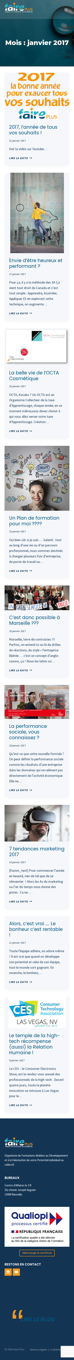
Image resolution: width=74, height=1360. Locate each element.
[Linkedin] (8, 1272)
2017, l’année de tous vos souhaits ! (33, 130)
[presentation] (37, 96)
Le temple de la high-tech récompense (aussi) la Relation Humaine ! (34, 1044)
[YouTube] (16, 1272)
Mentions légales (38, 1349)
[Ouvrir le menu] (65, 9)
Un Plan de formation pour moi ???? (34, 521)
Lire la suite (20, 158)
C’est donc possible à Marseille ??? (34, 620)
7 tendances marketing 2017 (37, 851)
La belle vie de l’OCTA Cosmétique (34, 376)
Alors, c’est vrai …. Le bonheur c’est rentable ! (36, 929)
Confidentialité (57, 1349)
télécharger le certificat (37, 1252)
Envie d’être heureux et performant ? (35, 263)
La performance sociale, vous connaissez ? (28, 732)
